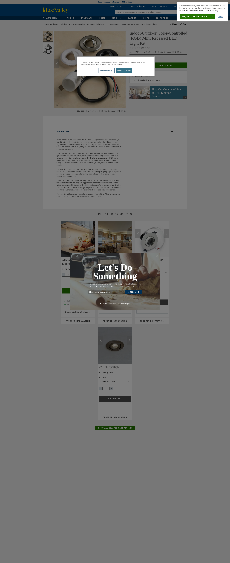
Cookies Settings (106, 71)
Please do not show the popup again (116, 303)
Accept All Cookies (124, 71)
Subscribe (133, 292)
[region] (116, 66)
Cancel (220, 16)
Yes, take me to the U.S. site (197, 16)
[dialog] (202, 11)
